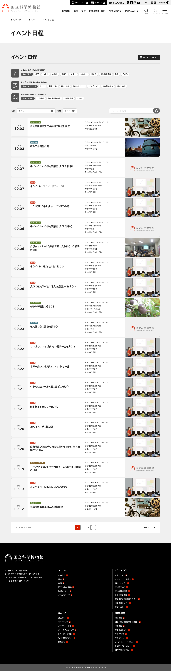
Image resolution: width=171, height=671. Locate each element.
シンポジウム (94, 86)
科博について (63, 591)
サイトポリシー (120, 638)
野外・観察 (65, 86)
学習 (60, 583)
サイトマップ (119, 634)
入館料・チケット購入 (123, 579)
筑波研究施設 (120, 587)
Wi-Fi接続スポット (65, 638)
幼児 (37, 74)
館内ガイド (98, 2)
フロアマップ (63, 622)
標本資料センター (121, 603)
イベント (32, 20)
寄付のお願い (118, 3)
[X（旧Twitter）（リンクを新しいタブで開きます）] (128, 2)
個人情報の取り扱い (122, 650)
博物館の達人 (108, 86)
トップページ (16, 20)
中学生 (54, 74)
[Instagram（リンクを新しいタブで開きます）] (135, 2)
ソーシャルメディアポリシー (125, 642)
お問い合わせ (120, 607)
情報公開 (118, 618)
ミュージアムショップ (66, 630)
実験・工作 (53, 86)
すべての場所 (28, 98)
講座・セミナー (79, 86)
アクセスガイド (80, 2)
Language (156, 13)
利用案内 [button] (66, 11)
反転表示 (162, 2)
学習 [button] (83, 11)
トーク (42, 86)
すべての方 (27, 74)
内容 (13, 111)
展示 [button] (76, 11)
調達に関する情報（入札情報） (126, 622)
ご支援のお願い (121, 630)
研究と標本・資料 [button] (97, 11)
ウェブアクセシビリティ (123, 646)
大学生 (73, 74)
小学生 (45, 74)
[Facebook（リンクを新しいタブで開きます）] (131, 2)
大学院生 (83, 74)
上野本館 (40, 98)
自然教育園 (68, 98)
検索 (146, 13)
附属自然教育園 (121, 594)
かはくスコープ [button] (132, 11)
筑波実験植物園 (54, 98)
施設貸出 (61, 642)
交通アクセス (120, 575)
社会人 (93, 74)
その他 (125, 74)
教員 (117, 74)
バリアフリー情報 (64, 626)
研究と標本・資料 (65, 587)
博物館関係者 (106, 74)
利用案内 (61, 575)
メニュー (165, 13)
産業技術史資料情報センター (126, 598)
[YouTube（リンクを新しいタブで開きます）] (138, 3)
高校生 (64, 74)
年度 (59, 111)
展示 (60, 579)
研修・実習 (121, 86)
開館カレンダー (121, 583)
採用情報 (118, 626)
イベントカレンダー (149, 57)
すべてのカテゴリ (29, 86)
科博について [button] (115, 11)
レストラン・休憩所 (65, 634)
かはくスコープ (64, 595)
